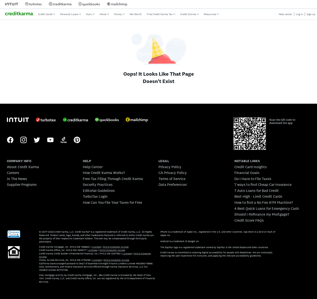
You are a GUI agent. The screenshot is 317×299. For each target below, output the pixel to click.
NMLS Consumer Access (116, 246)
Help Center (92, 166)
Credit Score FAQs (249, 220)
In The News (17, 178)
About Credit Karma (23, 166)
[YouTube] (50, 140)
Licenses (96, 246)
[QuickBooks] (107, 120)
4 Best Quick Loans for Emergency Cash (266, 208)
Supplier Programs (22, 184)
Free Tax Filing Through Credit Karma (113, 178)
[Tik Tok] (63, 140)
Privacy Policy (169, 166)
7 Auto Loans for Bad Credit (256, 190)
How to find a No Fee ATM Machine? (263, 202)
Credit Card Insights (250, 166)
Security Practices (98, 184)
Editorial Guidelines (99, 190)
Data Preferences (172, 184)
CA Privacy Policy (172, 172)
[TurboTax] (46, 120)
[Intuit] (18, 120)
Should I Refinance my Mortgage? (261, 214)
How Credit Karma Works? (104, 172)
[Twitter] (37, 140)
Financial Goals (246, 172)
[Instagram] (23, 140)
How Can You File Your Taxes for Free (112, 202)
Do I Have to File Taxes (252, 178)
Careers (13, 172)
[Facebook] (10, 140)
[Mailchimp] (137, 120)
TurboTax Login (95, 196)
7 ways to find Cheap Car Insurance (263, 184)
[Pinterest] (77, 140)
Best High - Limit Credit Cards (258, 196)
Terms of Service (171, 178)
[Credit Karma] (75, 120)
